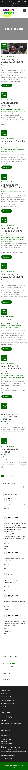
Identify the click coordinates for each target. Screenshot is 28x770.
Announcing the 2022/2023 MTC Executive (9, 416)
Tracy (3, 64)
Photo (7, 543)
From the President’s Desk (7, 703)
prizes (3, 241)
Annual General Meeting (9, 104)
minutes (3, 327)
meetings (14, 458)
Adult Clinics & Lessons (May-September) (11, 723)
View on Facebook (7, 511)
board (4, 147)
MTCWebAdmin (6, 235)
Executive (10, 66)
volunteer (7, 151)
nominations (11, 149)
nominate (16, 147)
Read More (6, 85)
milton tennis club (18, 66)
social (6, 241)
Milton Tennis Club (6, 56)
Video (7, 508)
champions (21, 237)
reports (11, 327)
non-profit (17, 149)
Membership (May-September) (8, 717)
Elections (5, 66)
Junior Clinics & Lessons (7, 727)
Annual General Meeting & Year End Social (11, 231)
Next (11, 476)
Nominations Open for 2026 (13, 142)
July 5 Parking (5, 660)
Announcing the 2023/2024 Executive (12, 275)
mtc (24, 66)
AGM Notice (7, 319)
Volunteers (4, 67)
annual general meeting (12, 109)
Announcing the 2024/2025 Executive (12, 186)
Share (5, 512)
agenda (5, 323)
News (12, 56)
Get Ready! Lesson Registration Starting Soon (12, 707)
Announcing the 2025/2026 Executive (12, 60)
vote (12, 151)
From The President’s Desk (8, 663)
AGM (4, 109)
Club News (3, 720)
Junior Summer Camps (6, 730)
